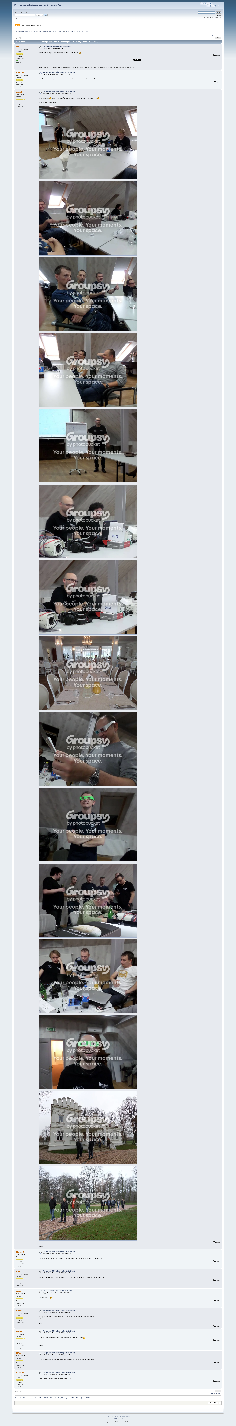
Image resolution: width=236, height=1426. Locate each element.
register (37, 12)
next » (219, 35)
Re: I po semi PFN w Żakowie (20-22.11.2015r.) (59, 72)
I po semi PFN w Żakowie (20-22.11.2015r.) (57, 46)
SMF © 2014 (117, 1416)
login (31, 12)
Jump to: (204, 1403)
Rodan (19, 1310)
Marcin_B (20, 1252)
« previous (214, 35)
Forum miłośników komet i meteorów (37, 5)
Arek (18, 1271)
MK (17, 46)
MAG (18, 1291)
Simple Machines (126, 1416)
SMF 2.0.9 (110, 1416)
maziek (19, 92)
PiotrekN (20, 73)
